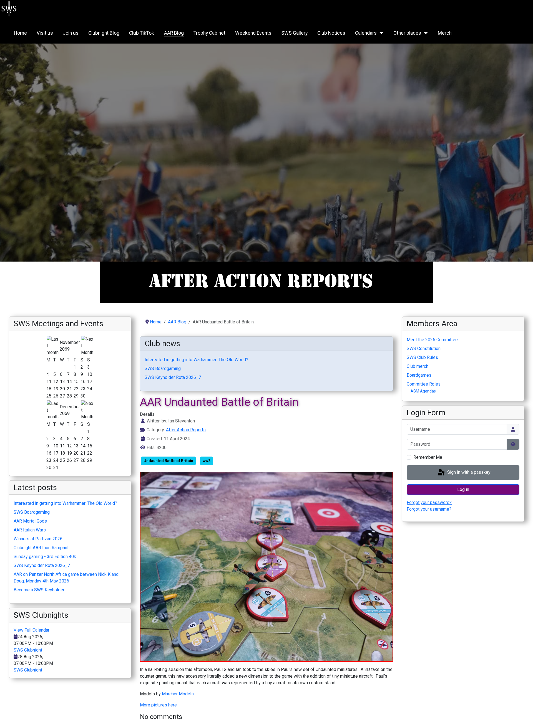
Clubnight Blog (103, 33)
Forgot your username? (429, 509)
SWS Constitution (424, 348)
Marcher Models (178, 693)
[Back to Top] (523, 717)
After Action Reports (186, 429)
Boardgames (419, 375)
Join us (71, 33)
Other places (407, 33)
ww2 (206, 461)
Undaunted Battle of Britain (168, 461)
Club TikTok (141, 33)
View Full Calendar (31, 630)
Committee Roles (424, 384)
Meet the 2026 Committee (432, 339)
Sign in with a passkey (468, 472)
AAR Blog (174, 33)
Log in (463, 489)
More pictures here (158, 705)
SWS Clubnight (28, 650)
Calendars (366, 33)
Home (20, 33)
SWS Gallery (294, 33)
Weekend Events (253, 33)
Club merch (417, 366)
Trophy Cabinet (209, 33)
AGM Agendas (423, 391)
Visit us (45, 33)
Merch (445, 33)
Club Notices (331, 33)
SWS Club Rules (422, 357)
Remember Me (427, 457)
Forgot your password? (429, 502)
